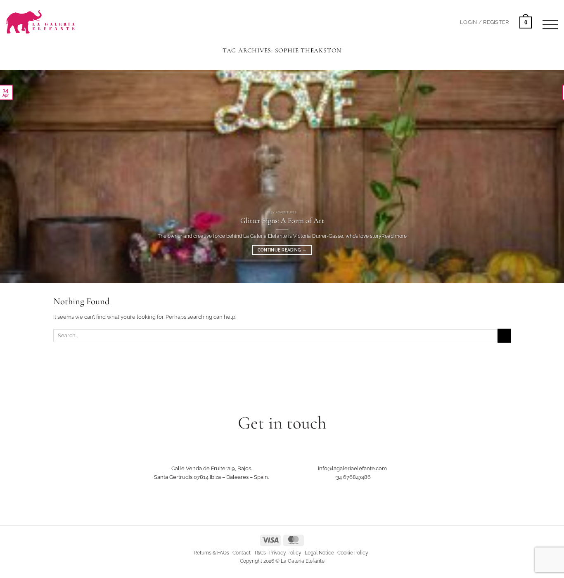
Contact (241, 553)
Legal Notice (319, 553)
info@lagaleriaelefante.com (352, 468)
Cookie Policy (352, 553)
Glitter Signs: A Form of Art (282, 220)
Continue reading (282, 250)
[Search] (446, 22)
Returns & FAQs (211, 553)
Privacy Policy (285, 553)
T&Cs (260, 553)
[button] (484, 21)
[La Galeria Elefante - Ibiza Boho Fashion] (68, 17)
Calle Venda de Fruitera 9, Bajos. (211, 468)
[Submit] (504, 335)
